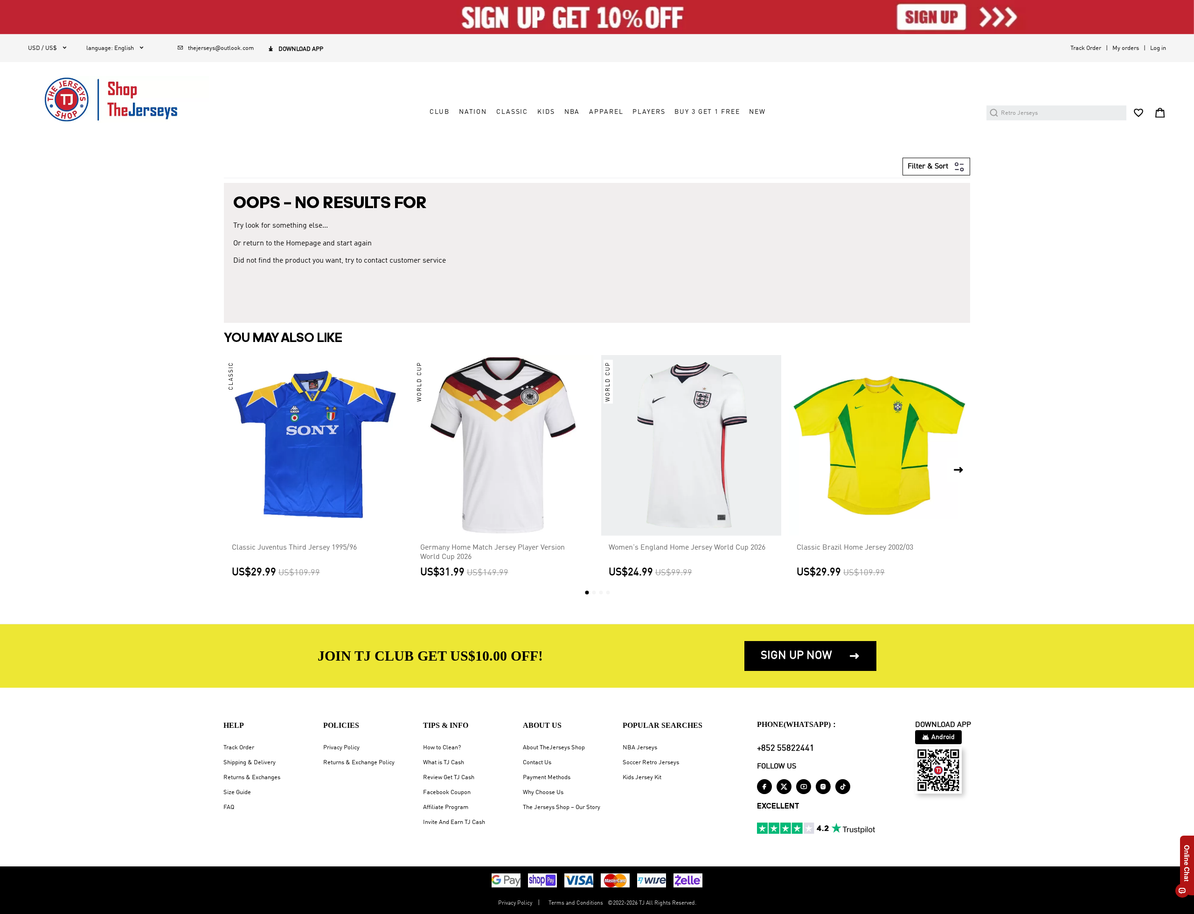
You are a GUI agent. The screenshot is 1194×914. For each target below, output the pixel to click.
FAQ (228, 807)
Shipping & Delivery (249, 763)
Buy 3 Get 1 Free (707, 112)
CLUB (439, 112)
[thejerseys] (118, 99)
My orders (1125, 48)
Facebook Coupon (447, 792)
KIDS (546, 112)
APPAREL (606, 112)
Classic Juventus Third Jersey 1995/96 (294, 547)
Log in (1158, 48)
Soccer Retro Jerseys (651, 763)
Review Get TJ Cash (448, 777)
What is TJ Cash (443, 763)
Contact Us (537, 763)
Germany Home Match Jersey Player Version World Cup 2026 (492, 552)
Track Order (1085, 48)
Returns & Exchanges (251, 777)
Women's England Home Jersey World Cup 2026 (687, 547)
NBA (572, 112)
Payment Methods (546, 777)
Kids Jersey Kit (642, 777)
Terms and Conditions (575, 903)
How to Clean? (442, 748)
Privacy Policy (341, 748)
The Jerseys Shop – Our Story (561, 807)
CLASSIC (512, 112)
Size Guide (237, 792)
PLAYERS (648, 112)
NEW (757, 112)
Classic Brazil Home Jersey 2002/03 (855, 547)
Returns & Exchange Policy (359, 763)
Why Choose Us (543, 792)
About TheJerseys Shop (554, 748)
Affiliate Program (445, 807)
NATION (473, 112)
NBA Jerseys (640, 748)
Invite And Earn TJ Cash (454, 822)
